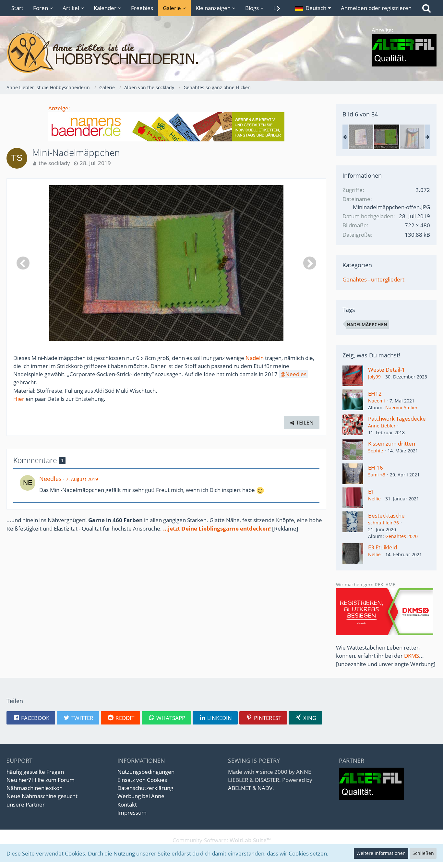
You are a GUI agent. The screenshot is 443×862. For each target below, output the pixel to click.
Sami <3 (376, 475)
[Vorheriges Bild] (23, 263)
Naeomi (376, 401)
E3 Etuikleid (382, 547)
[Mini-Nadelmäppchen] (361, 137)
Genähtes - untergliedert (373, 279)
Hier (18, 398)
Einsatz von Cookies (142, 780)
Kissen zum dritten (391, 443)
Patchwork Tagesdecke (397, 418)
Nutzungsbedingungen (145, 771)
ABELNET (239, 788)
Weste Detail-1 (386, 369)
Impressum (132, 812)
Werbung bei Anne (140, 796)
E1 (371, 491)
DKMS (411, 655)
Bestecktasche (386, 515)
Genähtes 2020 (401, 536)
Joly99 (374, 377)
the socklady (54, 163)
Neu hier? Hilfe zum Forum (40, 780)
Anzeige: (59, 108)
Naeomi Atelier (401, 407)
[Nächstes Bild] (309, 263)
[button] (313, 8)
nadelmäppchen (367, 324)
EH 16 (375, 467)
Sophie (375, 451)
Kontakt (127, 804)
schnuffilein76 (383, 523)
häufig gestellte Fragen (35, 771)
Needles (295, 374)
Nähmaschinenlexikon (34, 788)
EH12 (375, 393)
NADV (264, 788)
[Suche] (426, 8)
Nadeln (254, 358)
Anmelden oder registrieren (376, 8)
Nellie (374, 499)
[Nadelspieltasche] (412, 137)
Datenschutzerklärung (145, 788)
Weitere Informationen (381, 853)
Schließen (423, 853)
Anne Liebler (382, 426)
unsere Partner (25, 804)
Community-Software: (222, 840)
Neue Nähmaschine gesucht (42, 796)
